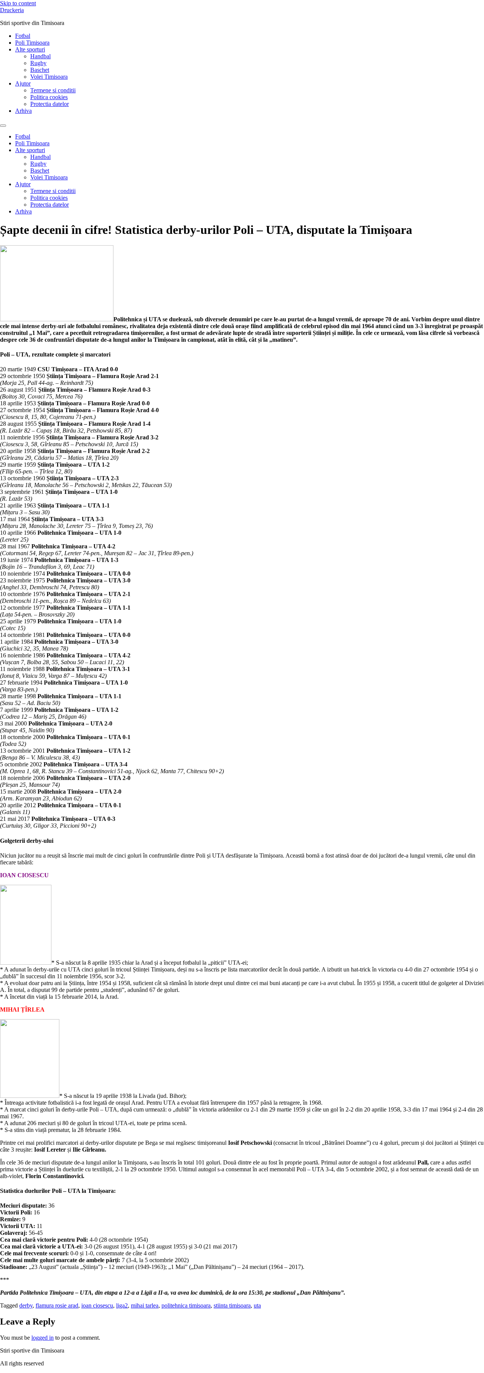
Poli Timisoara (32, 42)
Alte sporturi (30, 49)
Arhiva (23, 110)
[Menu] (3, 126)
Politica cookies (49, 97)
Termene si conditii (53, 90)
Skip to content (18, 3)
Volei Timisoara (49, 76)
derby (26, 1305)
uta (257, 1305)
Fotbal (22, 36)
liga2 (122, 1305)
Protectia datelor (49, 104)
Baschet (39, 70)
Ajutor (23, 83)
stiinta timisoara (232, 1305)
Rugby (38, 63)
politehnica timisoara (186, 1305)
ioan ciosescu (97, 1305)
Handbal (40, 56)
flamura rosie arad (57, 1305)
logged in (42, 1337)
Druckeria (12, 10)
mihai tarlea (144, 1305)
